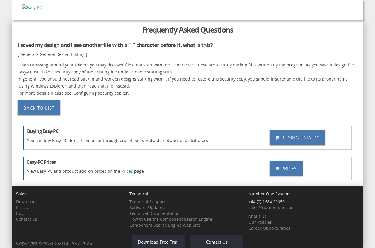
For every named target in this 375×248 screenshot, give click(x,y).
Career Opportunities (269, 228)
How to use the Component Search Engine (170, 219)
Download (26, 201)
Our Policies (260, 222)
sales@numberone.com (271, 207)
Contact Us (26, 219)
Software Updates (146, 207)
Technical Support (147, 201)
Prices (127, 171)
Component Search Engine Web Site (164, 225)
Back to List (38, 108)
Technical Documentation (154, 213)
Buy (19, 213)
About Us (257, 216)
